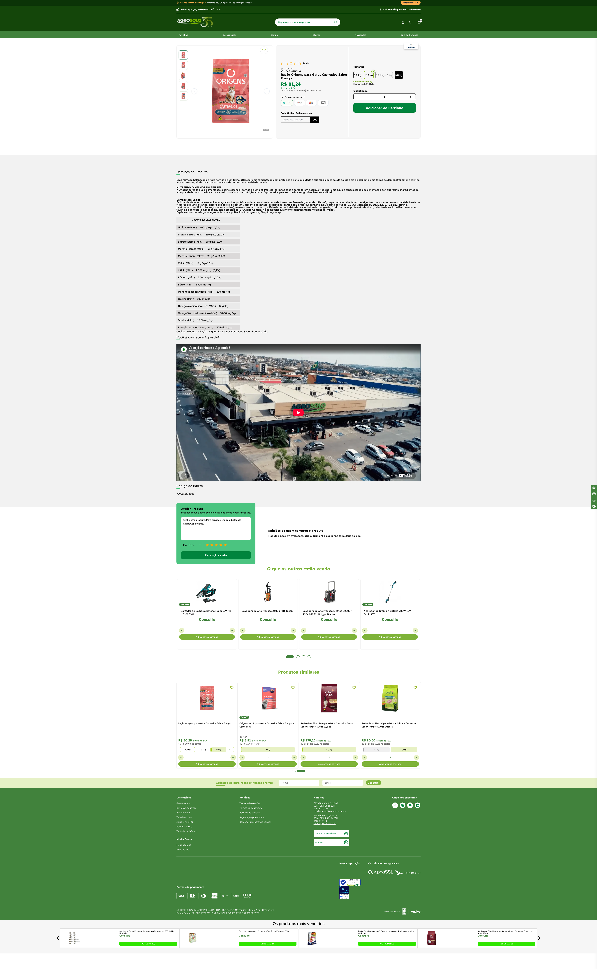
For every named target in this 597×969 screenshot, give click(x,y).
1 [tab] (294, 771)
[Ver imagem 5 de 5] (183, 95)
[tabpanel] (224, 91)
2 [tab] (301, 771)
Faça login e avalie (216, 555)
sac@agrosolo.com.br (325, 823)
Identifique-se (396, 9)
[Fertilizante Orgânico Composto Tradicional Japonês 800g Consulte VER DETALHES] (192, 944)
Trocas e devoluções (249, 803)
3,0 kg (398, 75)
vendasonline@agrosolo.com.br (330, 811)
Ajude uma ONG (184, 822)
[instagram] (402, 805)
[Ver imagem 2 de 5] (183, 65)
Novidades (360, 35)
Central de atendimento (327, 833)
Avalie (306, 63)
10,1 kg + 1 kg (384, 75)
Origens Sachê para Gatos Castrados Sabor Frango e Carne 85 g (266, 725)
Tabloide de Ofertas (186, 831)
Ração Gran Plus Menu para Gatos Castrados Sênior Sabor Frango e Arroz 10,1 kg (327, 725)
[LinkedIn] (418, 805)
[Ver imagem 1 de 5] (183, 54)
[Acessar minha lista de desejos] (410, 22)
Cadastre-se (414, 9)
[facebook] (395, 805)
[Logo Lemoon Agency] (402, 911)
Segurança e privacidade (251, 817)
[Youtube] (410, 805)
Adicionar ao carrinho (207, 637)
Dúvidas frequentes (186, 808)
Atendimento (183, 812)
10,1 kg (369, 75)
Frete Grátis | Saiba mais (294, 113)
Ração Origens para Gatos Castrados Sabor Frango (204, 723)
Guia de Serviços (409, 35)
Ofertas (316, 35)
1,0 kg (357, 75)
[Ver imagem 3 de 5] (183, 75)
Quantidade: (360, 91)
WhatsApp (320, 842)
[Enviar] (335, 22)
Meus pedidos (183, 845)
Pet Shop (183, 35)
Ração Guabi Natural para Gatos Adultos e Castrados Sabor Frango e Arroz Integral (389, 725)
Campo (274, 35)
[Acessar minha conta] (403, 22)
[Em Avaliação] (344, 892)
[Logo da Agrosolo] (194, 22)
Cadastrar (373, 782)
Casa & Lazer (229, 35)
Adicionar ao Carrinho (384, 108)
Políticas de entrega (249, 812)
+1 (230, 749)
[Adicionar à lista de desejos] (264, 50)
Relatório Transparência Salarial (255, 822)
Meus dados (182, 849)
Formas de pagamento (251, 808)
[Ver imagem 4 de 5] (183, 85)
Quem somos (183, 803)
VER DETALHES (148, 944)
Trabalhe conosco (185, 817)
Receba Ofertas (184, 826)
